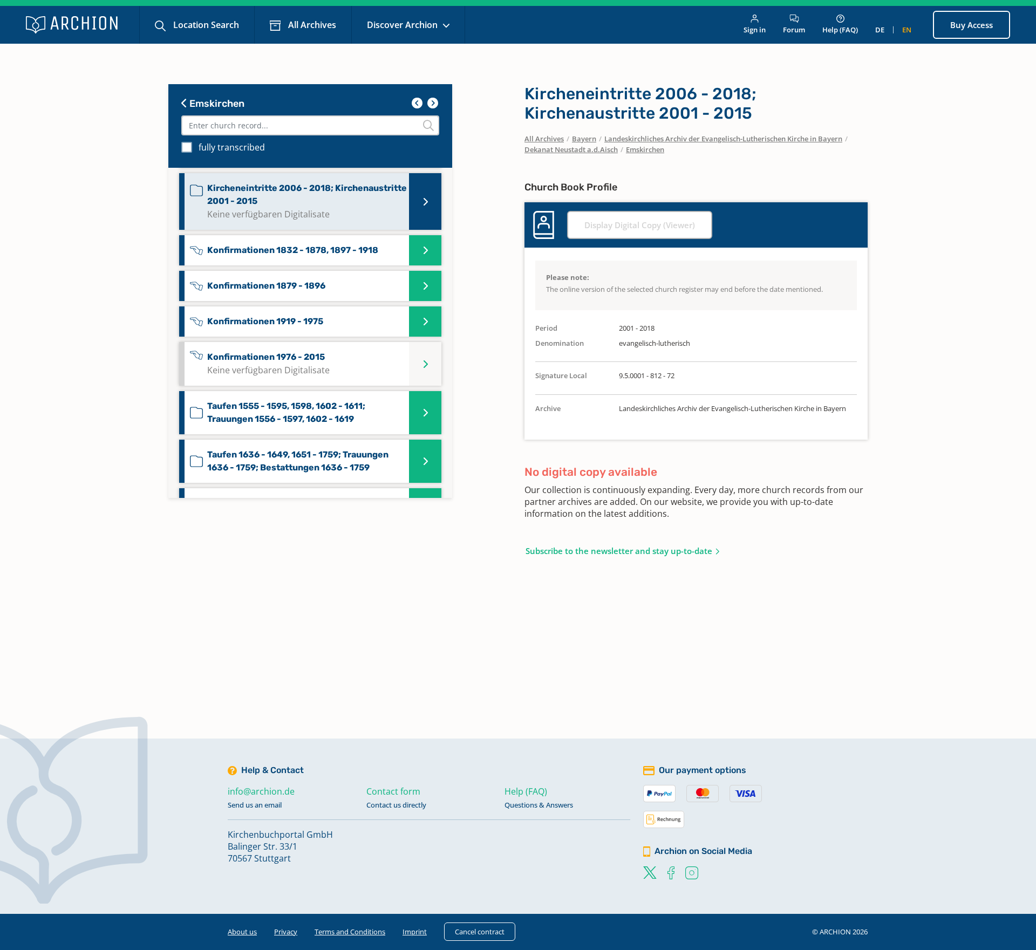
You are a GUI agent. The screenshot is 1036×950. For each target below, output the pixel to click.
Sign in (755, 30)
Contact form (393, 791)
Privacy (285, 932)
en (906, 30)
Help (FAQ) (840, 30)
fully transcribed (232, 147)
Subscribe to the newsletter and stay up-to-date (619, 550)
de (879, 30)
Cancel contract (480, 932)
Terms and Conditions (350, 932)
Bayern (584, 138)
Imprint (415, 932)
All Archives (311, 25)
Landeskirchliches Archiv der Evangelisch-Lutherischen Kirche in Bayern (723, 138)
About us (242, 932)
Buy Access (971, 24)
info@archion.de (261, 791)
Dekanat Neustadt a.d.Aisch (571, 149)
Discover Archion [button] (403, 25)
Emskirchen (215, 104)
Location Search (205, 25)
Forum (794, 30)
